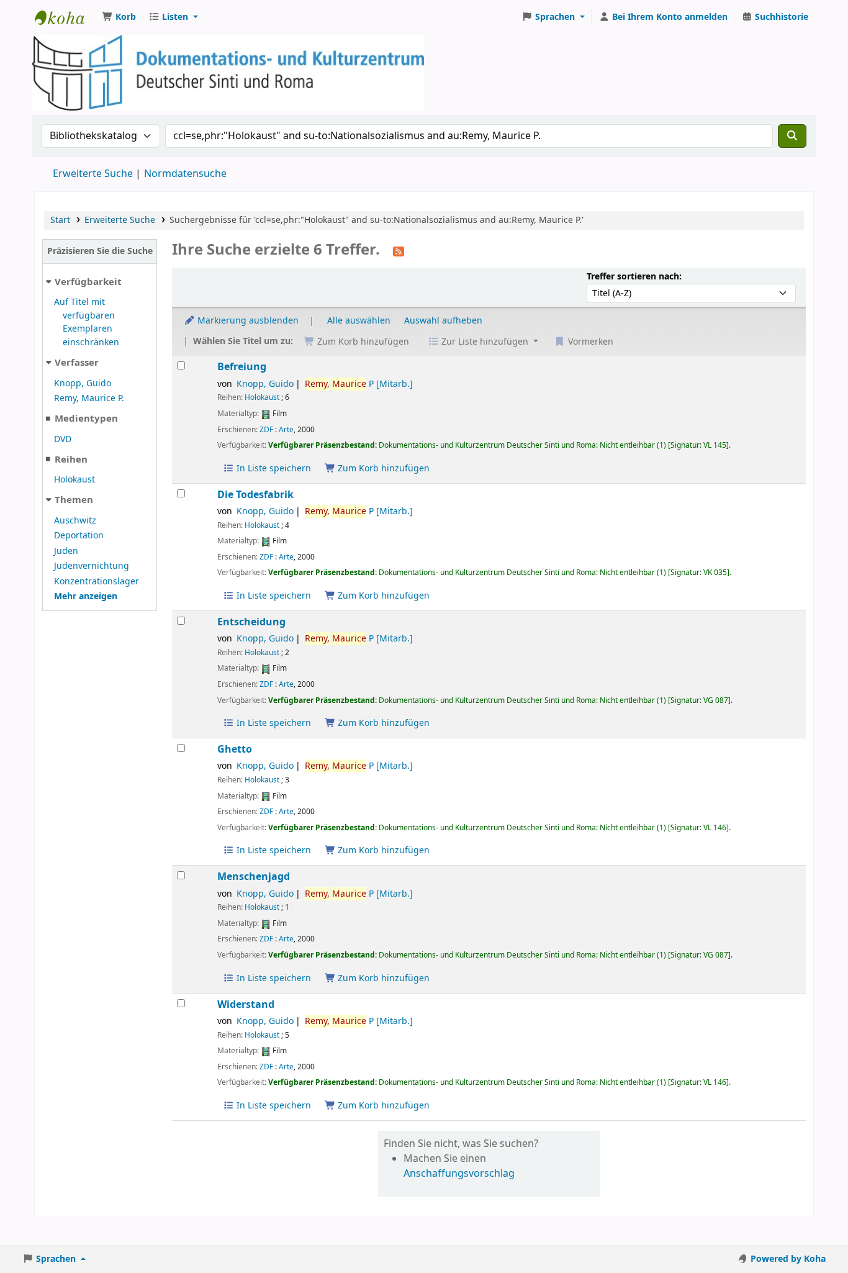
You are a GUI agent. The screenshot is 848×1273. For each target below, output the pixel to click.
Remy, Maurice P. (89, 398)
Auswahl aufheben (443, 320)
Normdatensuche (185, 173)
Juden (66, 551)
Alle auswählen (358, 320)
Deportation (79, 535)
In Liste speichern (272, 468)
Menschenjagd (253, 876)
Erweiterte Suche (93, 173)
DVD (62, 439)
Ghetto (234, 749)
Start (60, 220)
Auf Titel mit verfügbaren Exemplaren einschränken (86, 322)
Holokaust (74, 479)
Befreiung (241, 367)
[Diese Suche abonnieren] (398, 251)
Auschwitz (75, 520)
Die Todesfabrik (255, 495)
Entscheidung (251, 622)
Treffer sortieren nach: (634, 276)
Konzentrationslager (96, 581)
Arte (286, 429)
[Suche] (792, 136)
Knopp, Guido (82, 383)
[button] (119, 17)
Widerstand (245, 1004)
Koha (66, 17)
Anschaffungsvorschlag (459, 1173)
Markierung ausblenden (247, 320)
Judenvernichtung (91, 566)
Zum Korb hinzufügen (382, 468)
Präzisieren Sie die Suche (100, 251)
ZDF (266, 429)
